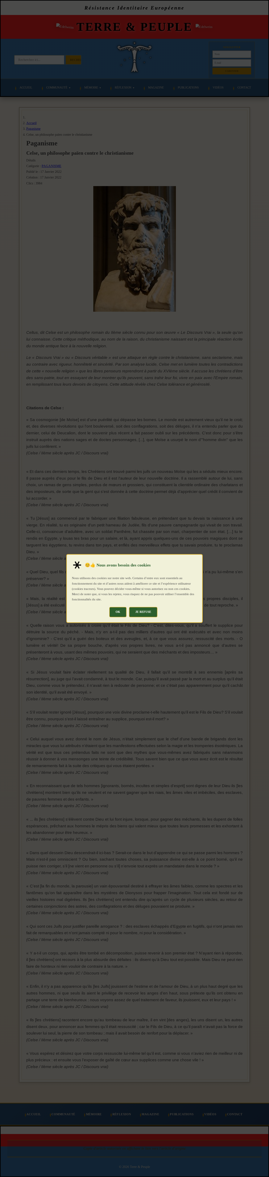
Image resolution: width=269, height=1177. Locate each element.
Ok (118, 611)
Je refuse (143, 611)
